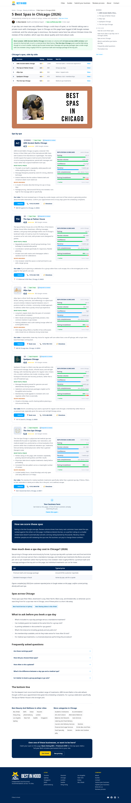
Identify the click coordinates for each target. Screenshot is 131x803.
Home (14, 10)
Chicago (19, 10)
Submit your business (82, 3)
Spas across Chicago (104, 38)
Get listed (45, 753)
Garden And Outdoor (82, 730)
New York (27, 718)
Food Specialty (59, 730)
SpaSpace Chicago (22, 76)
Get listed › (99, 54)
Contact (116, 3)
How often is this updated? (24, 664)
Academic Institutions (62, 712)
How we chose (63, 18)
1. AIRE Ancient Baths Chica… (107, 13)
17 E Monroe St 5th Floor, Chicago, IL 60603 (29, 279)
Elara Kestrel (22, 22)
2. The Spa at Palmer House (106, 16)
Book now (31, 344)
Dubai (32, 712)
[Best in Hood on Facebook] (111, 797)
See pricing (58, 753)
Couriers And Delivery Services (65, 724)
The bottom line (103, 49)
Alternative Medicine (75, 715)
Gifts (56, 733)
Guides (69, 3)
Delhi (24, 712)
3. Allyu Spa (101, 19)
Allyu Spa (20, 72)
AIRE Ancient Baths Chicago (26, 63)
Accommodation (77, 712)
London (38, 715)
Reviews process (99, 3)
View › (89, 63)
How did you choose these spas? (26, 658)
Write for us (99, 787)
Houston (39, 712)
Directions (47, 204)
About (109, 3)
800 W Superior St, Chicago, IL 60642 (27, 208)
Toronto (46, 775)
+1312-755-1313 (46, 344)
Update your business (102, 785)
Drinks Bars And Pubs (83, 727)
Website (19, 204)
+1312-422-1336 (33, 275)
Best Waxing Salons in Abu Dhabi (46, 606)
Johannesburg (28, 715)
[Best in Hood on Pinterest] (115, 797)
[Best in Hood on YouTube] (108, 797)
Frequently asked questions (106, 46)
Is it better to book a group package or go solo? (32, 678)
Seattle (35, 718)
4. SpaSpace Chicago (104, 21)
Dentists (80, 724)
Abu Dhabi (16, 712)
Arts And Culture (60, 715)
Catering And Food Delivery (63, 721)
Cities (63, 3)
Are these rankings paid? (23, 651)
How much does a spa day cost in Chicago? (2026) (108, 34)
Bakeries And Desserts (62, 718)
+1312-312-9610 (33, 204)
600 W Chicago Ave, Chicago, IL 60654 (27, 348)
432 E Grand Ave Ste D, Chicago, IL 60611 (28, 491)
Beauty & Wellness (29, 10)
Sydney (15, 721)
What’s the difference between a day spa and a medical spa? (36, 671)
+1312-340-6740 (33, 486)
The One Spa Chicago (23, 81)
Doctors (69, 730)
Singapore (44, 718)
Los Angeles (17, 718)
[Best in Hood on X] (118, 797)
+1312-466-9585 (46, 415)
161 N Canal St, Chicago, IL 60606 (25, 419)
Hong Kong (16, 715)
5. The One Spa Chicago (105, 24)
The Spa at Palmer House (25, 68)
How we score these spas (106, 31)
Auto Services (77, 718)
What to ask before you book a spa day (107, 42)
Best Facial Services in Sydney (22, 606)
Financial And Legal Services (64, 727)
